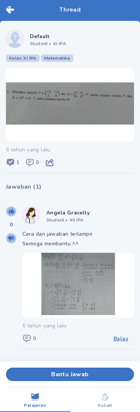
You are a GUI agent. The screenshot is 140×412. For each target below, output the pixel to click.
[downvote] (11, 238)
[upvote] (11, 211)
